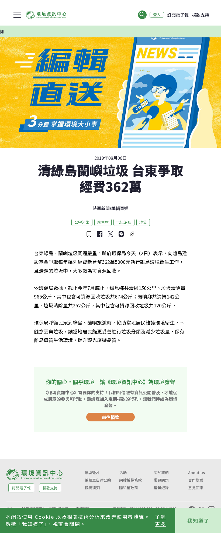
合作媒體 (195, 480)
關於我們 (161, 472)
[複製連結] (132, 234)
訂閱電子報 (178, 15)
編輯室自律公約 (98, 480)
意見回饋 (195, 487)
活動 (123, 472)
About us (196, 472)
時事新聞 (101, 208)
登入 (157, 14)
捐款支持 (200, 15)
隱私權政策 (128, 487)
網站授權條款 (130, 480)
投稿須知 (92, 487)
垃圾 (143, 222)
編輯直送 (120, 208)
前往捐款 (110, 417)
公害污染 (81, 222)
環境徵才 (92, 472)
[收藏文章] (89, 234)
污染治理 (124, 222)
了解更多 (160, 520)
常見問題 (161, 480)
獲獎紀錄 (161, 487)
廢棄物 (103, 222)
